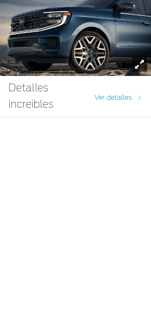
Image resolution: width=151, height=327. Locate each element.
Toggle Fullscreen (139, 64)
